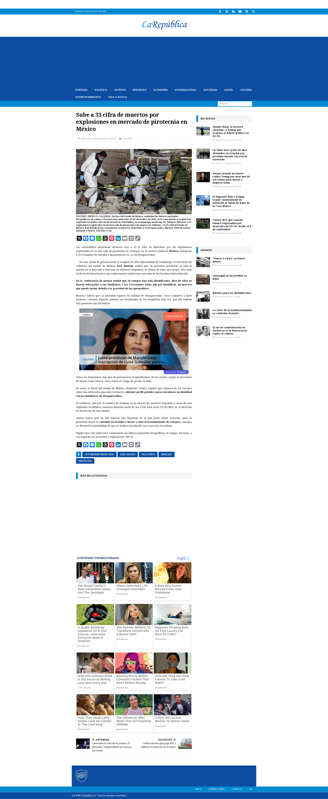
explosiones (127, 454)
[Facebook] (220, 12)
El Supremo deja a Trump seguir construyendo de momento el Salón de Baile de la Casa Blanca (231, 201)
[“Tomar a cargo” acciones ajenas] (203, 262)
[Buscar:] (235, 103)
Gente (228, 90)
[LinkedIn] (233, 12)
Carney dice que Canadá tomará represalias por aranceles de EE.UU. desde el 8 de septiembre (232, 224)
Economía (160, 90)
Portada (81, 90)
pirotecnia (85, 461)
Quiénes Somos (216, 789)
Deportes (139, 90)
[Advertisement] (164, 61)
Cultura (246, 90)
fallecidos (148, 454)
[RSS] (253, 12)
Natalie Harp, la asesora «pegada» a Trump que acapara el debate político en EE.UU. (231, 131)
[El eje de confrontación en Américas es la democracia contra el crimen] (203, 331)
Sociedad (210, 90)
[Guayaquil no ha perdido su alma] (203, 279)
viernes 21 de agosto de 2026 (228, 265)
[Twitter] (227, 12)
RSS (251, 789)
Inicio (198, 789)
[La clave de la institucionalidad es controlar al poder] (203, 314)
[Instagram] (247, 12)
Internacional (186, 90)
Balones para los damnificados (232, 292)
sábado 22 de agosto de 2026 (228, 140)
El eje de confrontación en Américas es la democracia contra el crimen (230, 330)
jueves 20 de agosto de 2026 (227, 297)
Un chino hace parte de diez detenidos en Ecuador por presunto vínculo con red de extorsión (230, 154)
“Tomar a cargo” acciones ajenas (229, 260)
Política (101, 90)
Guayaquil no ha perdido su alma (230, 277)
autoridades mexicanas (99, 454)
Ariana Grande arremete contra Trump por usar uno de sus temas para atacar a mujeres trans (231, 178)
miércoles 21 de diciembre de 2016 (99, 138)
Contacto (237, 789)
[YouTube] (240, 12)
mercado (166, 454)
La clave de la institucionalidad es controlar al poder (232, 311)
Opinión (120, 90)
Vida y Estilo (117, 97)
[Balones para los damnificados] (203, 296)
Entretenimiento (88, 97)
